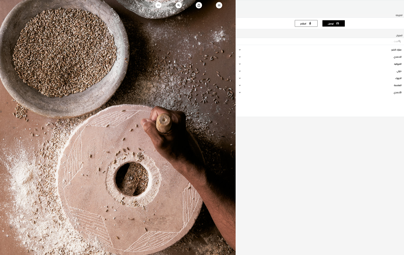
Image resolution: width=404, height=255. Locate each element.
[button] (320, 49)
